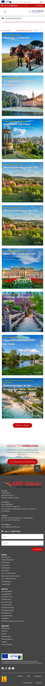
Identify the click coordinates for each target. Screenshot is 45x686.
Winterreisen (5, 562)
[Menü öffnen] (4, 11)
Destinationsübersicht (13, 18)
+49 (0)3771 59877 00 (12, 506)
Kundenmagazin (6, 591)
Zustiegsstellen (6, 594)
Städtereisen (5, 568)
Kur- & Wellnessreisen (8, 578)
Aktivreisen (5, 570)
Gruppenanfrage (6, 615)
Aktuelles (4, 631)
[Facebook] (2, 668)
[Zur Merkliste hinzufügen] (40, 35)
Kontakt (20, 676)
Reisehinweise (6, 599)
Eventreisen (5, 565)
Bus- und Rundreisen (8, 573)
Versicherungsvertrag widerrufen (12, 621)
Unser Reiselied (6, 644)
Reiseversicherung (7, 607)
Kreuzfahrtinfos (6, 602)
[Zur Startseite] (3, 18)
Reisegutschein (6, 613)
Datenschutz (27, 683)
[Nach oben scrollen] (37, 468)
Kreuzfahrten (5, 557)
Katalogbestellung (7, 610)
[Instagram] (6, 668)
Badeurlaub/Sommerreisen (10, 576)
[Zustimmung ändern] (4, 679)
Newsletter (5, 618)
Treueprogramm (6, 605)
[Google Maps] (9, 668)
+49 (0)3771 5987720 (12, 520)
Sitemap (38, 683)
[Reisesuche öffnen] (26, 6)
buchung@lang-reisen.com (10, 527)
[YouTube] (13, 668)
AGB (28, 676)
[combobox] (38, 30)
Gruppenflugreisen (7, 560)
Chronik (4, 634)
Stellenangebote (7, 639)
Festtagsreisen (6, 581)
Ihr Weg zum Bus (7, 597)
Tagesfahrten (5, 584)
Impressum (37, 676)
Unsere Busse (6, 636)
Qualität (4, 642)
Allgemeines (5, 628)
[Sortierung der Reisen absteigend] (31, 30)
